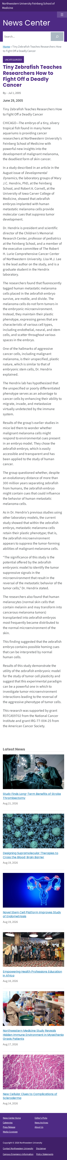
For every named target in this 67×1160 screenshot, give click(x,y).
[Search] (57, 36)
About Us (39, 1127)
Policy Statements (44, 1154)
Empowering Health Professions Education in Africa (32, 974)
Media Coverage (10, 1131)
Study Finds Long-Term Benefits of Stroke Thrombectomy (32, 796)
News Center (26, 23)
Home (6, 47)
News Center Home (12, 1118)
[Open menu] (62, 14)
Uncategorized (13, 59)
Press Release (9, 1127)
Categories (8, 1122)
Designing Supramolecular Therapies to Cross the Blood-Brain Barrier (30, 855)
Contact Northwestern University (18, 1148)
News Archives (41, 1122)
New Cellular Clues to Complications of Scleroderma (30, 1096)
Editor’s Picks (41, 1118)
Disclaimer (41, 1148)
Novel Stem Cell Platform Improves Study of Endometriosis (32, 914)
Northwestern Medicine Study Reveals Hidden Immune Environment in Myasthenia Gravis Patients (33, 1035)
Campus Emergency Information (18, 1154)
